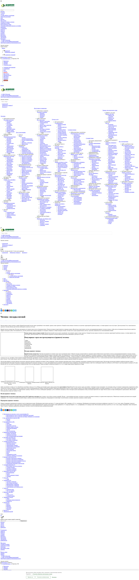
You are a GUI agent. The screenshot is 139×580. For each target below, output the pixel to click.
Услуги (8, 272)
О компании (4, 530)
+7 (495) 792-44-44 (5, 40)
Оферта (2, 554)
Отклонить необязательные (43, 577)
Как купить (9, 283)
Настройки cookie (5, 548)
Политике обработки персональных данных (42, 574)
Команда (3, 532)
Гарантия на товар (5, 545)
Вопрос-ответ (4, 552)
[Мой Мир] (5, 310)
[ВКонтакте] (1, 310)
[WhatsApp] (11, 310)
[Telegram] (16, 310)
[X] (7, 310)
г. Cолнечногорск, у (6, 58)
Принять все (30, 577)
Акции (2, 523)
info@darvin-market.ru (11, 42)
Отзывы (3, 534)
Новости (3, 531)
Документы (3, 539)
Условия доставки (5, 544)
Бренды (2, 526)
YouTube (5, 63)
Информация (4, 540)
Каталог (3, 522)
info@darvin (4, 57)
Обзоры (2, 553)
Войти (2, 85)
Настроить (54, 577)
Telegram (5, 62)
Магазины (3, 543)
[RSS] (1, 313)
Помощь (3, 549)
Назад (9, 270)
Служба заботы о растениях (16, 276)
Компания (8, 292)
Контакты (3, 536)
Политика (3, 547)
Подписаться (23, 520)
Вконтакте (6, 61)
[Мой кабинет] (1, 242)
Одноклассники (7, 65)
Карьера (3, 535)
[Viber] (9, 310)
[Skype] (13, 310)
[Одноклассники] (3, 310)
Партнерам (3, 537)
